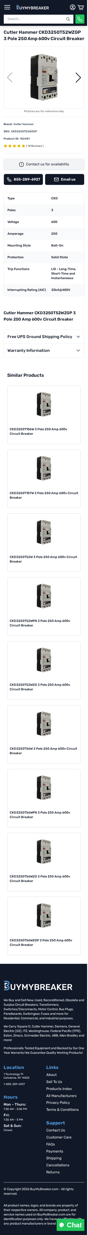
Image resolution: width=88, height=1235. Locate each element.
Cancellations (57, 1165)
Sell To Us (54, 1082)
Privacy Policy (58, 1102)
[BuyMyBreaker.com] (32, 7)
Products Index (59, 1089)
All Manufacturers (61, 1096)
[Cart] (80, 7)
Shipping (54, 1158)
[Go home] (38, 985)
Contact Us (55, 1130)
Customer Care (59, 1137)
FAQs (50, 1144)
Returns (53, 1172)
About (51, 1075)
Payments (54, 1151)
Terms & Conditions (62, 1109)
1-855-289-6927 (14, 1084)
